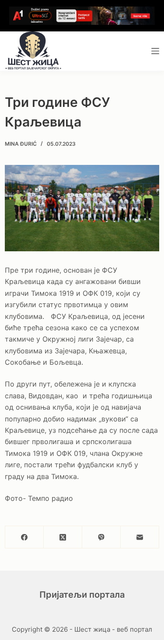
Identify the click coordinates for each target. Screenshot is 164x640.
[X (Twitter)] (63, 537)
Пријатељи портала (82, 594)
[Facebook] (24, 537)
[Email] (140, 537)
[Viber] (101, 537)
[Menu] (155, 51)
